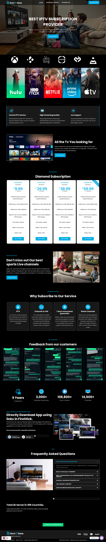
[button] (77, 461)
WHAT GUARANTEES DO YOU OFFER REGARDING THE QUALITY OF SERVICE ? (74, 476)
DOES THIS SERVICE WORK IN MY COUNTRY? (68, 487)
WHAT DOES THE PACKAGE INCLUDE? (66, 461)
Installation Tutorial (52, 2)
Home (41, 2)
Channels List (66, 2)
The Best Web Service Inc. (93, 540)
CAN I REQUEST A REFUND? (63, 484)
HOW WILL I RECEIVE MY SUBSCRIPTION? (67, 480)
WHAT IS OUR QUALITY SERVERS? (65, 472)
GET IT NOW (18, 238)
